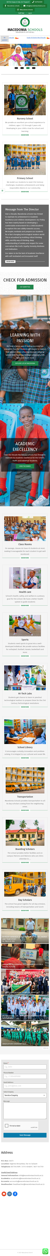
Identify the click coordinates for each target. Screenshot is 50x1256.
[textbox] (23, 1098)
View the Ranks (25, 469)
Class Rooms (25, 547)
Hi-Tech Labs (25, 696)
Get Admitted (25, 290)
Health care (25, 594)
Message (6, 1104)
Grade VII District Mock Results (17, 38)
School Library (25, 750)
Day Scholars (25, 903)
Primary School (25, 181)
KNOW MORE (10, 264)
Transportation (25, 799)
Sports (25, 642)
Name (5, 1066)
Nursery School (25, 121)
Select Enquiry (8, 1095)
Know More (25, 138)
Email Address (8, 1085)
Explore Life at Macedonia (25, 366)
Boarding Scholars (25, 852)
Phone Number (8, 1076)
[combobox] (25, 1098)
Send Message (25, 1138)
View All (46, 1051)
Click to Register (24, 68)
